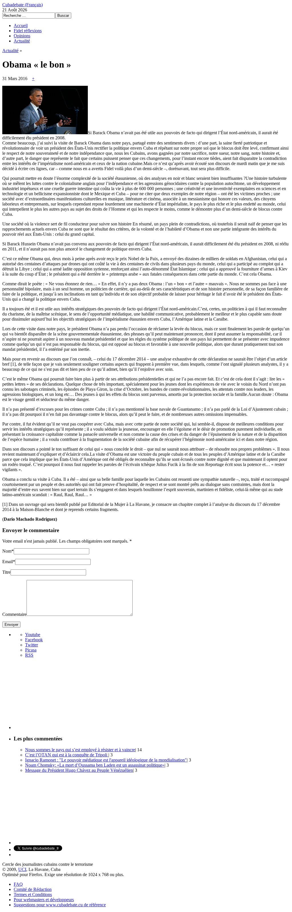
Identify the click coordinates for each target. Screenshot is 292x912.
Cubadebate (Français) (22, 4)
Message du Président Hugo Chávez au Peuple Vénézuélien (79, 770)
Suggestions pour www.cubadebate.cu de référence (60, 904)
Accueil (21, 25)
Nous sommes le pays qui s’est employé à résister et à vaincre (80, 749)
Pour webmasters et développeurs (44, 899)
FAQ (18, 884)
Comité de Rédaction (33, 889)
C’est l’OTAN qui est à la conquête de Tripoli (66, 754)
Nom (6, 551)
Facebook (34, 639)
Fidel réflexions (28, 30)
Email (7, 561)
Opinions (22, 35)
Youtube (32, 634)
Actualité (22, 40)
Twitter (31, 644)
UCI (22, 869)
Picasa (30, 650)
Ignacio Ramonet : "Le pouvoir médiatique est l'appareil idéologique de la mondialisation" (106, 760)
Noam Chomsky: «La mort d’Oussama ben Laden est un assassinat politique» (95, 765)
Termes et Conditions (33, 894)
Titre (6, 572)
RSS (29, 655)
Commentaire (14, 614)
